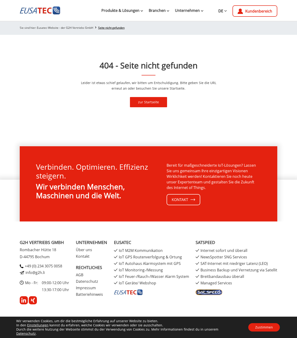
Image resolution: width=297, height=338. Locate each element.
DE (220, 10)
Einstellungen (37, 325)
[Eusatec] (128, 291)
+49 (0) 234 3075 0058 (43, 266)
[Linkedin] (24, 299)
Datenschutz (26, 333)
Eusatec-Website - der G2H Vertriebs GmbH (65, 28)
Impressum (86, 287)
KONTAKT (180, 199)
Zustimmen (264, 327)
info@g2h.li (35, 272)
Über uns (84, 249)
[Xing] (33, 299)
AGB (79, 274)
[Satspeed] (209, 291)
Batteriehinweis (89, 294)
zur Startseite (148, 102)
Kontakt (83, 256)
